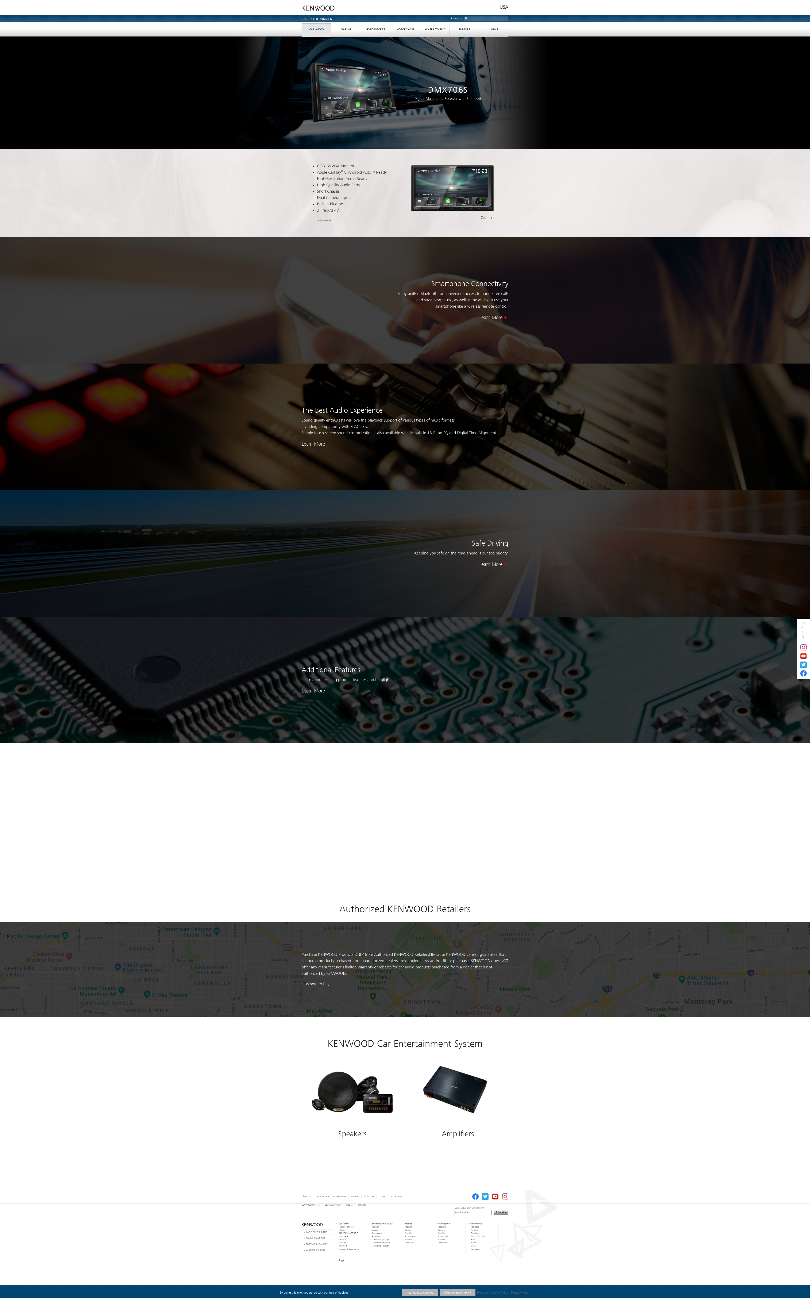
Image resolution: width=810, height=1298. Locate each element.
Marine (408, 1223)
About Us (457, 18)
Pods (473, 1239)
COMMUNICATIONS (315, 1238)
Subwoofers (377, 1233)
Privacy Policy (339, 1196)
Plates (473, 1242)
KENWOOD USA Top (311, 1205)
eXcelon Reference (346, 1227)
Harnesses (475, 1249)
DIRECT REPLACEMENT (348, 1233)
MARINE (346, 30)
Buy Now (803, 630)
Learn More (491, 317)
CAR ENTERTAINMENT (316, 1232)
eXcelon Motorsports (382, 1223)
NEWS (493, 30)
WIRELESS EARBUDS (315, 1250)
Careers (383, 1196)
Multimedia (343, 1236)
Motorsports (444, 1223)
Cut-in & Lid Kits (478, 1236)
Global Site (369, 1196)
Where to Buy (317, 984)
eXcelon (349, 1205)
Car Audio (343, 1223)
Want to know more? (457, 1292)
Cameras (342, 1239)
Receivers (342, 1242)
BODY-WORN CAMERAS (317, 1244)
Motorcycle (476, 1223)
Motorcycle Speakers (380, 1246)
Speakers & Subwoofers (349, 1249)
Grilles (473, 1246)
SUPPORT (464, 30)
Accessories (409, 1242)
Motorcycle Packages (381, 1239)
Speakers (375, 1230)
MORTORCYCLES (405, 30)
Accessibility (396, 1196)
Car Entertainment (332, 1205)
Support (343, 1260)
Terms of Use (322, 1196)
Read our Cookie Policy (492, 1292)
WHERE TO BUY (434, 30)
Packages (475, 1227)
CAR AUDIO (316, 30)
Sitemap (355, 1196)
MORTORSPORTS (375, 30)
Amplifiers (343, 1246)
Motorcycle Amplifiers (381, 1242)
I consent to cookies (420, 1292)
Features (322, 220)
